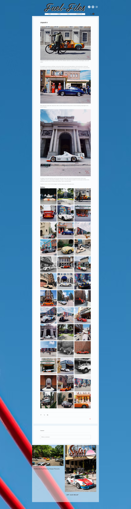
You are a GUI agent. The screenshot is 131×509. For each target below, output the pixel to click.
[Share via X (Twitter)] (44, 414)
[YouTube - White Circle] (93, 7)
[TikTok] (89, 7)
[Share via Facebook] (41, 414)
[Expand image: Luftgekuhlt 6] (48, 196)
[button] (92, 14)
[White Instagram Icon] (96, 7)
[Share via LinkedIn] (47, 414)
